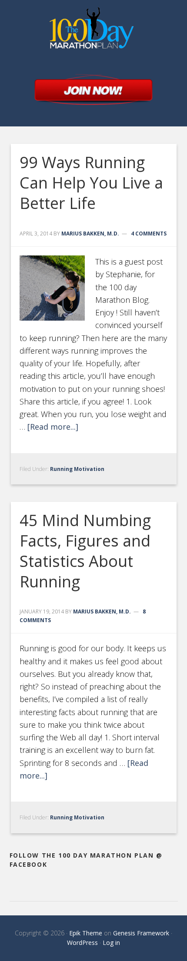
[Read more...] (52, 426)
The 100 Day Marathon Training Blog (101, 30)
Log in (111, 942)
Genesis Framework (141, 933)
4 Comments (149, 233)
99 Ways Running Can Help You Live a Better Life (91, 183)
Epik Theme (85, 933)
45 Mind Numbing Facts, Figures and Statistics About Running (85, 551)
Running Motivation (77, 469)
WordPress (82, 942)
